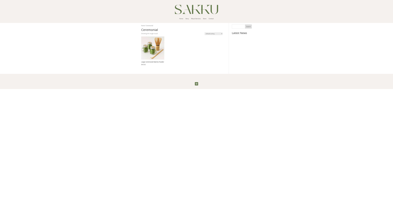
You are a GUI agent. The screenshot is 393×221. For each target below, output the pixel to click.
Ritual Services (196, 18)
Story (187, 18)
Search (248, 27)
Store (204, 18)
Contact (211, 18)
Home (181, 18)
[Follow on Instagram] (196, 83)
